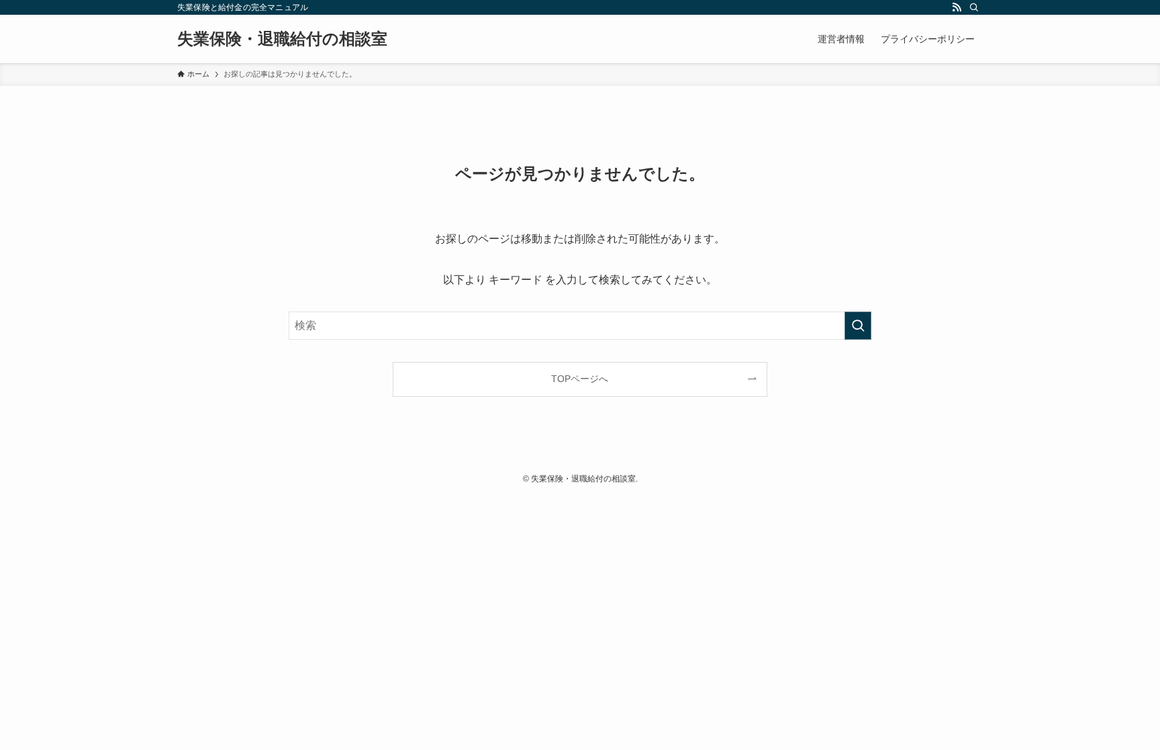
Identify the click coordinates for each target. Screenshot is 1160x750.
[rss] (956, 7)
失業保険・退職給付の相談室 (282, 39)
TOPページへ (579, 378)
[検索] (974, 7)
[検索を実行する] (857, 326)
